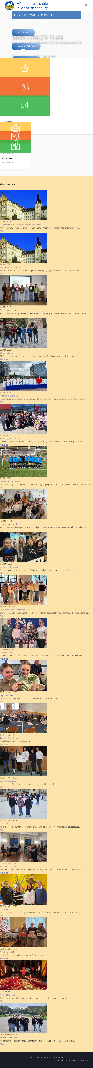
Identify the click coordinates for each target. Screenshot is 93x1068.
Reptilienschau (6, 695)
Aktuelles (4, 231)
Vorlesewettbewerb (8, 652)
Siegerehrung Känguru (9, 310)
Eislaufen (4, 823)
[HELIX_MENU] (86, 5)
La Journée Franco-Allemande (12, 609)
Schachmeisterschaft (9, 567)
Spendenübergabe (8, 781)
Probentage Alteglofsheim (11, 866)
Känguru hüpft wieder (9, 524)
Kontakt (61, 1060)
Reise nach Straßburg (9, 395)
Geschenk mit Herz (8, 952)
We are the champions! (10, 481)
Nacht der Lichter (7, 995)
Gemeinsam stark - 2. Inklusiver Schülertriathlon (20, 224)
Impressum (71, 1060)
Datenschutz (83, 1060)
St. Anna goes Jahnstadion (11, 438)
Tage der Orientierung (9, 738)
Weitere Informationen (10, 153)
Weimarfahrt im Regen (9, 353)
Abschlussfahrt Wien (8, 1037)
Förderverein (5, 909)
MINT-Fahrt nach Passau (10, 267)
